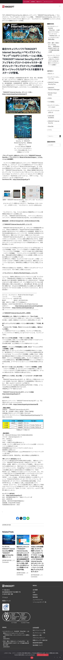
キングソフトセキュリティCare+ (53, 106)
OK (32, 657)
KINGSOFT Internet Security (14, 15)
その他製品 (51, 102)
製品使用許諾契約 (38, 640)
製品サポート (39, 1)
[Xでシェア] (21, 518)
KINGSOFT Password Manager (54, 88)
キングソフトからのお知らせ (53, 111)
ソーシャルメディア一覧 (39, 600)
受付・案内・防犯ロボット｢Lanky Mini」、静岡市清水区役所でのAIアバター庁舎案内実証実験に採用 (16, 641)
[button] (3, 555)
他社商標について (38, 643)
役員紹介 (35, 592)
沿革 (34, 590)
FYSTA (50, 98)
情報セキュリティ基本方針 (40, 638)
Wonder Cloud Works (52, 94)
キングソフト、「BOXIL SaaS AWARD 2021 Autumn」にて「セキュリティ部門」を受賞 (23, 550)
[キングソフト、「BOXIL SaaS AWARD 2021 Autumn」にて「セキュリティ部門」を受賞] (23, 540)
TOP (3, 15)
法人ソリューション (38, 628)
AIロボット (51, 73)
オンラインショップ (48, 1)
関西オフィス (6, 599)
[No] (61, 655)
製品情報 (35, 595)
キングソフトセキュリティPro (53, 78)
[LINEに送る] (28, 518)
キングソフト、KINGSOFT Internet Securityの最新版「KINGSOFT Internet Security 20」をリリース (37, 552)
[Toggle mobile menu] (60, 6)
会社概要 (35, 588)
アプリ (50, 130)
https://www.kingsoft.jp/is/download (25, 404)
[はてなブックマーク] (24, 518)
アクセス (5, 595)
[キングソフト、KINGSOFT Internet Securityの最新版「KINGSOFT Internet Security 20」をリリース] (37, 540)
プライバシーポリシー (39, 636)
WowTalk (50, 126)
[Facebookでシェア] (17, 518)
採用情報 (33, 1)
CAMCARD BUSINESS (51, 116)
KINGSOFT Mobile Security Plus (53, 83)
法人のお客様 (26, 1)
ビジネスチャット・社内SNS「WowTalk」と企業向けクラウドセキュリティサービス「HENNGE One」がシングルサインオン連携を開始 (16, 632)
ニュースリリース (38, 597)
